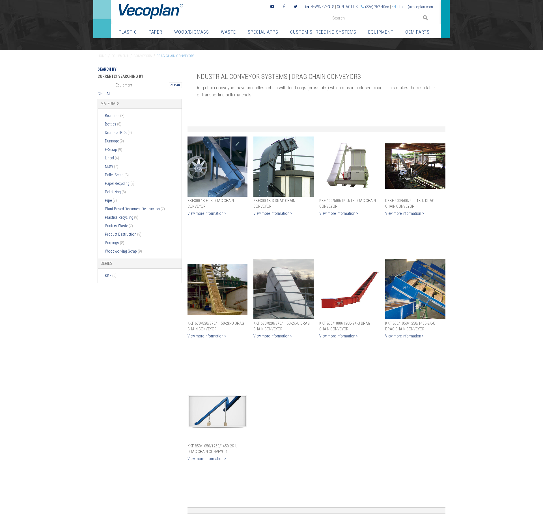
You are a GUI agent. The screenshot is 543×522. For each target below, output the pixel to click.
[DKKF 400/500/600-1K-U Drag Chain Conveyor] (415, 167)
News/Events (322, 7)
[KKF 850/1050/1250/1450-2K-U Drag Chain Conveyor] (218, 412)
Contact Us (347, 7)
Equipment (380, 32)
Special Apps (263, 32)
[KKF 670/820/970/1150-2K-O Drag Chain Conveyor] (218, 289)
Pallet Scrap (117, 175)
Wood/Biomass (191, 32)
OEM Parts (417, 32)
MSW (111, 166)
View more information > (207, 213)
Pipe (111, 200)
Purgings (114, 243)
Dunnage (114, 141)
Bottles (113, 124)
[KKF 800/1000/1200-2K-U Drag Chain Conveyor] (349, 289)
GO (430, 19)
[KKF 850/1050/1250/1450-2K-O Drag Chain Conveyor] (415, 289)
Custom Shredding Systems (323, 32)
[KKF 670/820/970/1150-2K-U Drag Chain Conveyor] (283, 289)
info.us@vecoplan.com (415, 7)
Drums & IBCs (118, 132)
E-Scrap (113, 149)
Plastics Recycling (121, 217)
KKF (111, 275)
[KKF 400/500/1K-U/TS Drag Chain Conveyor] (349, 167)
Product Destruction (123, 234)
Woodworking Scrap (123, 251)
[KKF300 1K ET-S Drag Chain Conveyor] (218, 167)
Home (102, 56)
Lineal (112, 158)
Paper (155, 32)
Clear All (104, 94)
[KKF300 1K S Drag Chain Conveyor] (283, 167)
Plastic (128, 32)
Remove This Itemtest (175, 85)
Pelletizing (115, 192)
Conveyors (142, 56)
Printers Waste (119, 226)
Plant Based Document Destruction (135, 209)
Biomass (114, 115)
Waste (228, 32)
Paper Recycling (120, 183)
